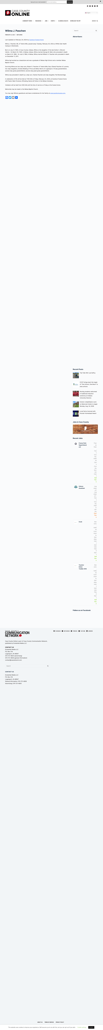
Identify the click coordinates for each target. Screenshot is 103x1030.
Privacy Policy (60, 1022)
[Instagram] (90, 6)
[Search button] (96, 30)
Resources (38, 20)
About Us (39, 1022)
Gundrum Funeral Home (36, 40)
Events (53, 20)
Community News (27, 20)
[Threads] (92, 6)
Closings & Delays (63, 20)
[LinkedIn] (97, 6)
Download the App (75, 20)
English (88, 12)
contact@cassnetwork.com (13, 660)
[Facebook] (87, 6)
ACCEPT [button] (91, 1027)
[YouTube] (94, 6)
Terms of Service (49, 1022)
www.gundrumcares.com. (58, 93)
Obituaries (19, 34)
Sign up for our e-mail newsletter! (38, 2)
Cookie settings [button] (81, 1027)
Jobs (46, 20)
